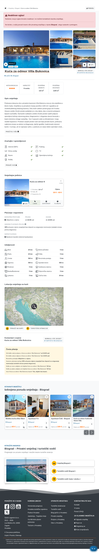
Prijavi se (78, 523)
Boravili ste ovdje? (86, 71)
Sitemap (18, 535)
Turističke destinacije (58, 506)
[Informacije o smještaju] (23, 422)
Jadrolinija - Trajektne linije (37, 516)
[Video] (85, 65)
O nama (77, 508)
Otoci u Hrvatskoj (57, 523)
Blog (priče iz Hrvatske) (59, 512)
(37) (91, 65)
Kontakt (76, 505)
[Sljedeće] (23, 406)
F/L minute (57, 203)
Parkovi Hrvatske (33, 512)
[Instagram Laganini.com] (12, 506)
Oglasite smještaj (82, 519)
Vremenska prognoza (35, 506)
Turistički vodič (56, 509)
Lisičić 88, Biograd (11, 76)
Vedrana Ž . (12, 63)
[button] (34, 306)
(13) (25, 203)
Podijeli (91, 8)
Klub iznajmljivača (82, 529)
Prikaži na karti (16, 328)
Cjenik (35, 203)
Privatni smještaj (56, 516)
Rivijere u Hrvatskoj (57, 519)
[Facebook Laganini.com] (7, 506)
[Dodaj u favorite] (24, 397)
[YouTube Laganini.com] (18, 506)
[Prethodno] (7, 406)
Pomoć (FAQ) (78, 511)
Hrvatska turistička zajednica (37, 509)
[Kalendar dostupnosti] (23, 427)
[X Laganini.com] (7, 512)
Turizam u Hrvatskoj (34, 525)
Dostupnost (46, 203)
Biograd (17, 8)
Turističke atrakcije (39, 328)
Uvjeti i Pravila (10, 535)
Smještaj (11, 8)
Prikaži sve (11, 165)
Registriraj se (80, 526)
